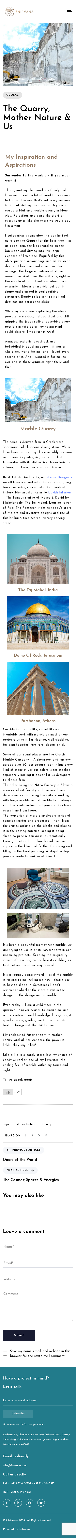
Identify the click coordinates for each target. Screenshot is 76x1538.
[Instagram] (29, 1502)
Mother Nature (25, 1124)
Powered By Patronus (16, 1529)
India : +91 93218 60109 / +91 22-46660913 (28, 1483)
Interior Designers (58, 477)
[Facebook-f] (6, 1502)
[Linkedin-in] (18, 1502)
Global (12, 95)
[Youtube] (41, 1502)
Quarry (46, 1124)
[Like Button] (8, 1092)
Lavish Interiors (60, 492)
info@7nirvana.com (15, 1465)
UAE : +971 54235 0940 (17, 1492)
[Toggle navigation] (60, 11)
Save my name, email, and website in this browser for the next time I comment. (40, 1354)
